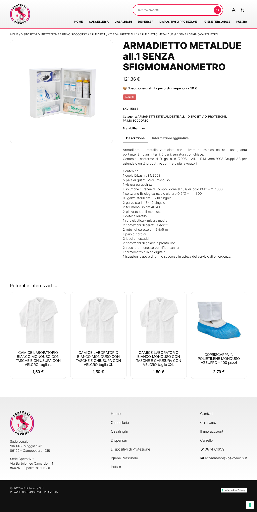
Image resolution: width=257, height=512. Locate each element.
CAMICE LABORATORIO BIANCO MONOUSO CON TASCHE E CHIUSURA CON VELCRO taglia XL (98, 359)
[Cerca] (217, 10)
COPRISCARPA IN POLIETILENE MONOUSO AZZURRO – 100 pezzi (219, 359)
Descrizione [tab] (135, 138)
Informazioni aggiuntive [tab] (170, 138)
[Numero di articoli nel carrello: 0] (242, 10)
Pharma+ (138, 128)
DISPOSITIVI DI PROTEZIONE (40, 34)
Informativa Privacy (235, 490)
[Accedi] (233, 10)
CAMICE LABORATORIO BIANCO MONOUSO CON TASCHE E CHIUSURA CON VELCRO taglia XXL (158, 359)
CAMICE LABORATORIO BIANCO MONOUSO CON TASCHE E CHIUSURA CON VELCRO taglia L (38, 359)
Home (14, 34)
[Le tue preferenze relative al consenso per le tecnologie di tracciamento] (250, 505)
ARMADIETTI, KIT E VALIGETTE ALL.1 (113, 34)
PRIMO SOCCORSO (74, 34)
